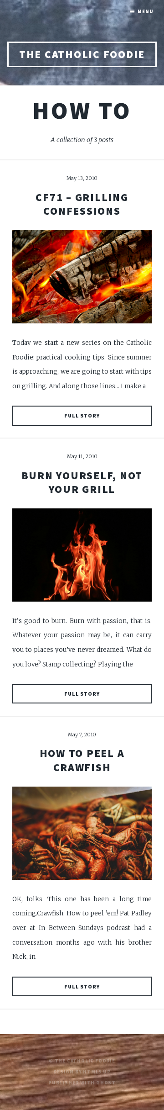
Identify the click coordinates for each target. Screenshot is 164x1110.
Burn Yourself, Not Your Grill (82, 482)
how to (82, 110)
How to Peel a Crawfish (82, 759)
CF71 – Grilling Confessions (82, 203)
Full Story (82, 415)
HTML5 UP (96, 1072)
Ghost (106, 1083)
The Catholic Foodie (82, 54)
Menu (145, 12)
